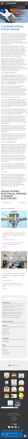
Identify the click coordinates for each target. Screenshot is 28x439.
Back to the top (15, 365)
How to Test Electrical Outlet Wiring (10, 317)
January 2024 (5, 330)
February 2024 (5, 328)
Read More (4, 246)
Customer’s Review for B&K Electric (14, 414)
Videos (14, 416)
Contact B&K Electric (14, 417)
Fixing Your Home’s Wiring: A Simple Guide (14, 17)
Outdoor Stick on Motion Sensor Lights (11, 315)
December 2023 (6, 332)
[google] (16, 427)
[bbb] (19, 427)
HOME (14, 412)
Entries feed (5, 350)
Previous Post (7, 202)
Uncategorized (17, 13)
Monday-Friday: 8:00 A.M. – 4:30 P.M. (18, 8)
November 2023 (6, 334)
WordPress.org (5, 354)
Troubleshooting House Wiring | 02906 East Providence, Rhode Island (13, 235)
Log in (3, 348)
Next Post (22, 202)
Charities (14, 420)
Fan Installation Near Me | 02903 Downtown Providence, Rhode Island (13, 275)
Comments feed (6, 352)
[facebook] (9, 427)
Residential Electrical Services (14, 413)
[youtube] (12, 427)
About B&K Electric (14, 419)
